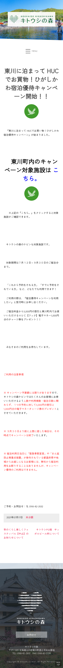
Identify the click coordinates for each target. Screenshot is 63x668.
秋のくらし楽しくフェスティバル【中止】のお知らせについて (16, 533)
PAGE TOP (58, 663)
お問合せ (31, 634)
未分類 (29, 517)
